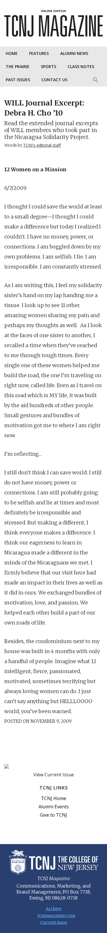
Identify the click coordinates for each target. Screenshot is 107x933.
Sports (48, 66)
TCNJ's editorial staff (42, 145)
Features (39, 53)
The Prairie (17, 66)
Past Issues (18, 79)
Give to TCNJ (53, 815)
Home (12, 53)
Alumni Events (54, 806)
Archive (53, 909)
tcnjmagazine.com (54, 916)
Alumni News (74, 53)
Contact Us (54, 79)
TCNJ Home (53, 798)
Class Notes (81, 66)
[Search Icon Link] (95, 79)
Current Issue (53, 922)
